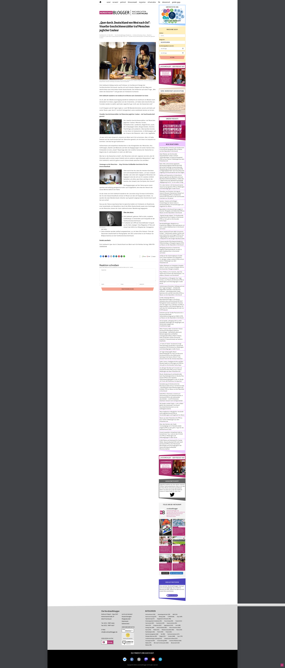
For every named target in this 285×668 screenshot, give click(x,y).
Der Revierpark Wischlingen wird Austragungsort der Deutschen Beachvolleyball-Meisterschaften (171, 446)
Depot (179, 616)
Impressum (125, 621)
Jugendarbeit (168, 625)
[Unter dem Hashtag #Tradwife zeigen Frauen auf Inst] (165, 544)
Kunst (144, 35)
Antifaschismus (150, 614)
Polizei (169, 631)
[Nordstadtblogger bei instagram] (160, 659)
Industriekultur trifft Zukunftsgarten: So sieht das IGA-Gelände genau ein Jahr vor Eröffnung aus (172, 308)
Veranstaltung (162, 640)
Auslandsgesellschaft (164, 614)
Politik (160, 631)
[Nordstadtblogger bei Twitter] (139, 659)
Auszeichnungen (127, 616)
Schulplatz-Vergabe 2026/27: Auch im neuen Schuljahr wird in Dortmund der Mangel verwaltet (172, 267)
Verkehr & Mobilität (175, 640)
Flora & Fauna (168, 621)
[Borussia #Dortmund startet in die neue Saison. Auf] (179, 544)
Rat (163, 634)
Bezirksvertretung (150, 616)
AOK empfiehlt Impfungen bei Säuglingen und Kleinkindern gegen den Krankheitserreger (172, 323)
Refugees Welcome (151, 636)
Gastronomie (149, 623)
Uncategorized (150, 640)
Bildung (162, 616)
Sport (180, 636)
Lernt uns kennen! (127, 614)
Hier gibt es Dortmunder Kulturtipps (170, 365)
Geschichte (160, 623)
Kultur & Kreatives (138, 35)
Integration (157, 625)
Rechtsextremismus (173, 634)
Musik (179, 629)
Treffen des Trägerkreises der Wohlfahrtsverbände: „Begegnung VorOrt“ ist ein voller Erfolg (172, 180)
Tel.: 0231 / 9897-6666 (107, 623)
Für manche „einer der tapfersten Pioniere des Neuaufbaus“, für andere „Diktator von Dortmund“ (172, 273)
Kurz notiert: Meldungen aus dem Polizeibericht (172, 260)
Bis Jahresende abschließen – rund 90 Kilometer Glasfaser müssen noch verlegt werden (171, 398)
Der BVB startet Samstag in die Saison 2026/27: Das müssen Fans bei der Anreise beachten (171, 357)
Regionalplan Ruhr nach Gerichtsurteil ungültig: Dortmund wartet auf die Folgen (172, 171)
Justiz (178, 625)
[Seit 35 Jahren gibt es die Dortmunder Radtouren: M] (179, 527)
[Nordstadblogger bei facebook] (132, 659)
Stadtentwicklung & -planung (153, 638)
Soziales (171, 636)
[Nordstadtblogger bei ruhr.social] (146, 659)
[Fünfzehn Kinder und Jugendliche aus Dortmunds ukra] (179, 562)
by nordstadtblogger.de (142, 664)
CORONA (171, 616)
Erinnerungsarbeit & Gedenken (153, 621)
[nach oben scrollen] (282, 665)
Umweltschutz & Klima (170, 638)
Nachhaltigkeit (150, 631)
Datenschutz (125, 623)
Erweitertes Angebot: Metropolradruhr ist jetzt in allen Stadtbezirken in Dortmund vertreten (172, 227)
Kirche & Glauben (162, 627)
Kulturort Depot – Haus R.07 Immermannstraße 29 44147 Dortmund (109, 616)
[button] (101, 256)
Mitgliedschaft (126, 619)
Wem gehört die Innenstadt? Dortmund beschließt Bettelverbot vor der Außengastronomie (171, 406)
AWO (175, 614)
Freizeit (179, 621)
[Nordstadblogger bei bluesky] (124, 659)
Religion (162, 636)
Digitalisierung (150, 618)
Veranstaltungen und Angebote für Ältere (172, 415)
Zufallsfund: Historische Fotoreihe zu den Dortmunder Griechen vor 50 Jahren (172, 196)
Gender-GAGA (176, 2)
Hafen (148, 625)
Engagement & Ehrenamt (164, 618)
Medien (156, 629)
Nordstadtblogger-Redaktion (124, 35)
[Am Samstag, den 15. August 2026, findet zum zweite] (165, 562)
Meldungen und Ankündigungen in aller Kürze (172, 187)
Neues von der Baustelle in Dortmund (171, 150)
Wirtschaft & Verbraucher (161, 642)
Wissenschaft (175, 642)
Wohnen (148, 645)
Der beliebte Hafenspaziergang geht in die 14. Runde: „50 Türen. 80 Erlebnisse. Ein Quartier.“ (172, 379)
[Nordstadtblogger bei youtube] (153, 659)
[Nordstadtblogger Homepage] (100, 2)
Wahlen (148, 642)
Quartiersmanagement (151, 634)
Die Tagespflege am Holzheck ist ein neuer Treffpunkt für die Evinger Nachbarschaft (172, 236)
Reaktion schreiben (127, 36)
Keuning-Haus (149, 627)
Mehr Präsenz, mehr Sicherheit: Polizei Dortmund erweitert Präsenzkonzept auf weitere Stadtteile (171, 338)
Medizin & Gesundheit (168, 629)
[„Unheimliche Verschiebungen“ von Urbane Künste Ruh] (165, 527)
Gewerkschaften (172, 623)
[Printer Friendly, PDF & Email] (148, 256)
